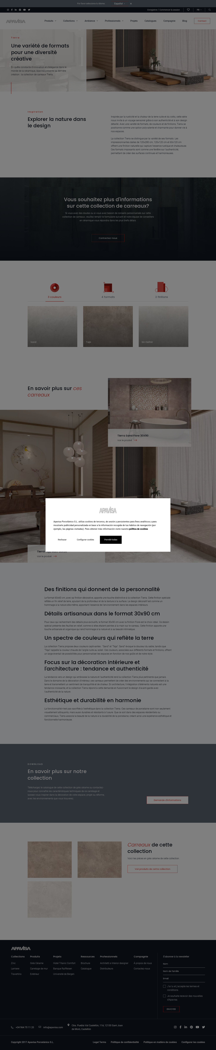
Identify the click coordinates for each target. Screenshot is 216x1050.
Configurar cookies (85, 540)
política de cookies (138, 529)
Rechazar (62, 540)
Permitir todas (110, 540)
